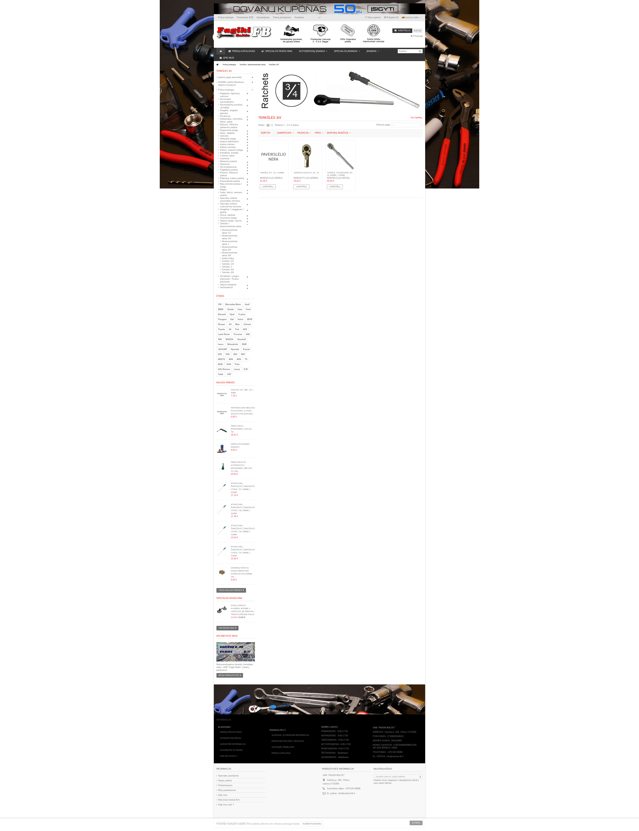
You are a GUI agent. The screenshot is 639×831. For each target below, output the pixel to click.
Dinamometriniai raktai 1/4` (229, 237)
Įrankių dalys (228, 258)
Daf (232, 319)
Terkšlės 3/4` (228, 269)
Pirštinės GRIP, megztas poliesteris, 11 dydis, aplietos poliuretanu (243, 411)
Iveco (220, 344)
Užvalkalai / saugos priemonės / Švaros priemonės (229, 279)
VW (219, 304)
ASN (228, 364)
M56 (231, 359)
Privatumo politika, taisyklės (288, 741)
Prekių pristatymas (282, 17)
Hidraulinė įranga (228, 138)
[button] (313, 51)
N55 (243, 354)
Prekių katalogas (226, 90)
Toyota (221, 329)
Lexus (237, 369)
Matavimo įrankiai (228, 161)
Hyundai (235, 349)
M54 (239, 359)
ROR (244, 344)
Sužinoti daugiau (312, 824)
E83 (220, 354)
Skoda (230, 309)
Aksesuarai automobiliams (227, 100)
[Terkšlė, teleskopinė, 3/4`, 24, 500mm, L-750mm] (340, 156)
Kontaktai (299, 17)
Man (237, 324)
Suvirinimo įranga (228, 218)
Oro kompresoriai (228, 167)
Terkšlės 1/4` (228, 264)
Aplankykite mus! (227, 636)
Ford (248, 309)
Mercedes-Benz (233, 304)
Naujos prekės (225, 382)
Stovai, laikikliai (227, 215)
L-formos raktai (227, 155)
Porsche (238, 334)
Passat (246, 349)
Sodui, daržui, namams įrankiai (231, 193)
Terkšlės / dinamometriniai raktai (230, 225)
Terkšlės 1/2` (228, 261)
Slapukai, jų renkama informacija (290, 735)
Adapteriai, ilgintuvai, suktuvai (230, 94)
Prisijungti (418, 36)
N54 (235, 354)
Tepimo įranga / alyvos (231, 220)
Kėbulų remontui (228, 147)
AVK (245, 329)
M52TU (221, 359)
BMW (220, 309)
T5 (246, 359)
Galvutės (224, 136)
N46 (220, 339)
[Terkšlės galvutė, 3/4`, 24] (307, 156)
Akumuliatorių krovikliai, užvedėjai (231, 106)
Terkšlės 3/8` (228, 272)
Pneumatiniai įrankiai (230, 181)
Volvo (240, 319)
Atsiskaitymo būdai (230, 738)
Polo (237, 364)
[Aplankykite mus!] (235, 651)
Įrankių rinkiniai (227, 144)
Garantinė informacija (233, 744)
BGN (220, 364)
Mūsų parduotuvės (227, 790)
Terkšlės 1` (227, 267)
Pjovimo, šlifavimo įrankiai (229, 174)
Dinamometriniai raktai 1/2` (229, 231)
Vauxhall (241, 339)
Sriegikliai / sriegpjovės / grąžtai (232, 210)
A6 (230, 329)
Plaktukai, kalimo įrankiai (232, 178)
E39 (246, 369)
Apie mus (222, 795)
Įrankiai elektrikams (229, 141)
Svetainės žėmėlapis (283, 747)
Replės (223, 189)
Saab (220, 374)
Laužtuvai (224, 158)
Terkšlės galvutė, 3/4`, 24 (306, 173)
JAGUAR (222, 349)
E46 (227, 354)
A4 (230, 324)
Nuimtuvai (225, 164)
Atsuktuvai (225, 116)
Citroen (247, 324)
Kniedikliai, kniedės (229, 153)
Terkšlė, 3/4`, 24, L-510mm (272, 173)
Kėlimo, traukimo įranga (231, 150)
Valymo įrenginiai (228, 284)
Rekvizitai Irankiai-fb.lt (229, 800)
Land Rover (224, 334)
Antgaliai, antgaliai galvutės (229, 111)
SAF (229, 374)
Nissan (221, 324)
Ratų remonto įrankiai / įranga (231, 185)
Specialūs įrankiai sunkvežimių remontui (230, 205)
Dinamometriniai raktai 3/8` (229, 254)
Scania (241, 314)
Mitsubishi (232, 344)
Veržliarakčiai (226, 287)
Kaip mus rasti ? (228, 756)
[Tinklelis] (268, 125)
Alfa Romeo (224, 369)
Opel (232, 314)
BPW (249, 319)
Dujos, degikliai (227, 133)
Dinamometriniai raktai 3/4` (229, 248)
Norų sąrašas (374, 17)
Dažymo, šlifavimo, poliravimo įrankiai (229, 126)
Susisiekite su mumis (231, 750)
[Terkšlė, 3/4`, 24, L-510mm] (273, 156)
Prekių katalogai (225, 17)
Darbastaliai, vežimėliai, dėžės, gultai (231, 120)
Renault (222, 314)
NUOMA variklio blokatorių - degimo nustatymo (231, 83)
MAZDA (229, 339)
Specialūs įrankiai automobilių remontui (230, 199)
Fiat (237, 329)
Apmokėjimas (263, 17)
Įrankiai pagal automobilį (229, 77)
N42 (248, 334)
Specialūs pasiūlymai (229, 598)
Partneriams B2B (245, 17)
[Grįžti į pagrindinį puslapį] (217, 65)
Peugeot (222, 319)
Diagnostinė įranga (229, 130)
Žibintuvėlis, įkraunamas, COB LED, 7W (241, 429)
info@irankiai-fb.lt (346, 793)
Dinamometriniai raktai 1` (229, 242)
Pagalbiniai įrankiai (229, 170)
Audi (247, 304)
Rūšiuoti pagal (383, 124)
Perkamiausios (225, 785)
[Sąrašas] (271, 125)
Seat (239, 309)
